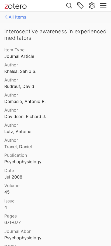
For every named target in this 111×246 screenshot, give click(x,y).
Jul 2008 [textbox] (13, 177)
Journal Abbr (17, 231)
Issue (9, 201)
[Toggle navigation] (103, 5)
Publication (15, 155)
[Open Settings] (92, 5)
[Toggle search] (69, 5)
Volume (11, 185)
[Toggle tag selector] (80, 5)
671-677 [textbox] (12, 222)
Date (9, 170)
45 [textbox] (7, 192)
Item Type (14, 49)
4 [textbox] (5, 207)
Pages (10, 216)
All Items (17, 17)
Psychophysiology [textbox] (22, 161)
